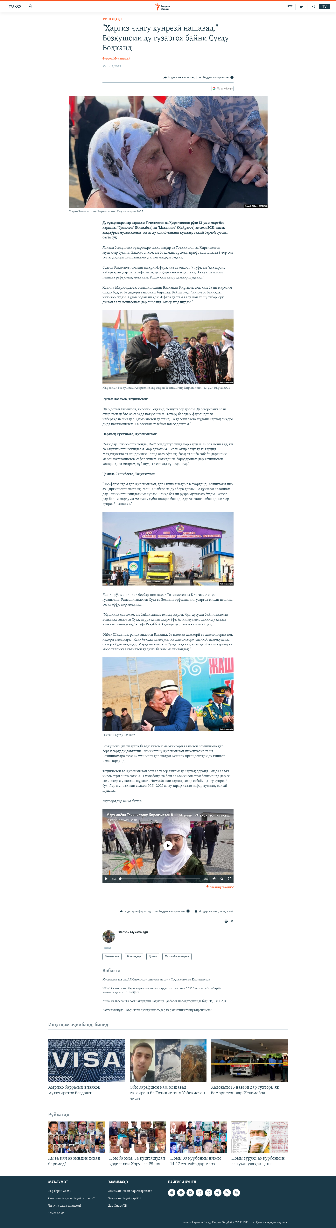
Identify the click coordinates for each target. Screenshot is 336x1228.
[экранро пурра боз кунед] (230, 879)
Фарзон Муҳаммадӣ (116, 58)
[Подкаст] (236, 1192)
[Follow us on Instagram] (199, 1192)
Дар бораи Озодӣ (60, 1191)
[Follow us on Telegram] (217, 1192)
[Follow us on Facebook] (181, 1192)
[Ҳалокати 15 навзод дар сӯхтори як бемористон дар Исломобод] (249, 1060)
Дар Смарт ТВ (117, 1205)
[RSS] (227, 1192)
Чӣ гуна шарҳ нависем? (64, 1205)
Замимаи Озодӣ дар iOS (124, 1198)
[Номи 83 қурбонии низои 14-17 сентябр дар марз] (198, 1137)
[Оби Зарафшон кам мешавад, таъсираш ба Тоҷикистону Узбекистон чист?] (168, 1060)
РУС (290, 6)
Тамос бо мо (56, 1213)
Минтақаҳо (112, 19)
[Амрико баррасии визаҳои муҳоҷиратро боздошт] (86, 1060)
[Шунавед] (313, 7)
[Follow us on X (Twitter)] (208, 1192)
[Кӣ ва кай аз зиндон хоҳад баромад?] (76, 1137)
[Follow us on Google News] (171, 1192)
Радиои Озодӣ (127, 820)
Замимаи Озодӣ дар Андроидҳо (130, 1191)
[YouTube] (301, 7)
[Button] (179, 77)
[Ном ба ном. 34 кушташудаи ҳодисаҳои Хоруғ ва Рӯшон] (137, 1137)
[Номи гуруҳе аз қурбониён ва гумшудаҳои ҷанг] (259, 1137)
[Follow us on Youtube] (190, 1192)
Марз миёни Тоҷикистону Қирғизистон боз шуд (145, 815)
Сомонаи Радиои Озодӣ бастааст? (71, 1198)
